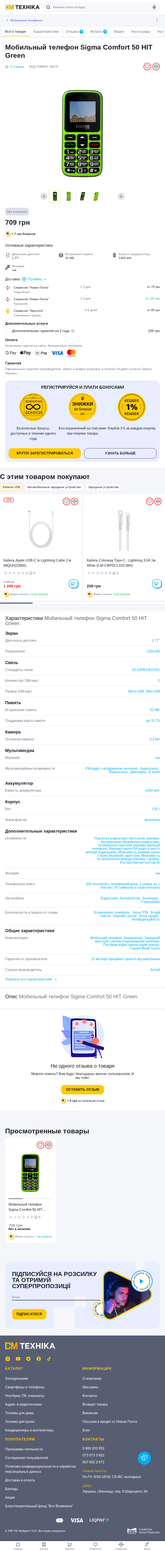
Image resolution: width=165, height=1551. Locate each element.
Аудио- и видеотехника (23, 1404)
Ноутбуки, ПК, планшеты (24, 1396)
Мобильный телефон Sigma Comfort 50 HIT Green (26, 1207)
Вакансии (90, 1413)
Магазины (90, 1387)
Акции (10, 1497)
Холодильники (16, 1378)
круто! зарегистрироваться (45, 453)
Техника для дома (19, 1413)
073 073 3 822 (93, 1455)
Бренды (11, 1489)
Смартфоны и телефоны (25, 1387)
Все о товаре (15, 31)
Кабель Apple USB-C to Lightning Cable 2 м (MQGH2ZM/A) (37, 563)
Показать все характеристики (28, 979)
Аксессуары (140, 31)
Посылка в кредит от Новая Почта (109, 1421)
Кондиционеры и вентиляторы (29, 1430)
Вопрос (98, 31)
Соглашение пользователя (26, 1458)
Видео (119, 31)
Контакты (89, 1396)
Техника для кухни (19, 1421)
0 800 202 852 (93, 1448)
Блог (86, 1430)
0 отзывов (17, 66)
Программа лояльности (24, 1449)
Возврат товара (95, 1404)
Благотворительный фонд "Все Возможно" (39, 1506)
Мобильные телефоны (26, 20)
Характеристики (46, 31)
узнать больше (120, 453)
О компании (91, 1378)
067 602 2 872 (93, 1462)
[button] (121, 196)
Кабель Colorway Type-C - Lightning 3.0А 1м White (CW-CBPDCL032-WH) (121, 563)
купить (73, 583)
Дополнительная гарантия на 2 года (40, 331)
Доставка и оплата (20, 1480)
